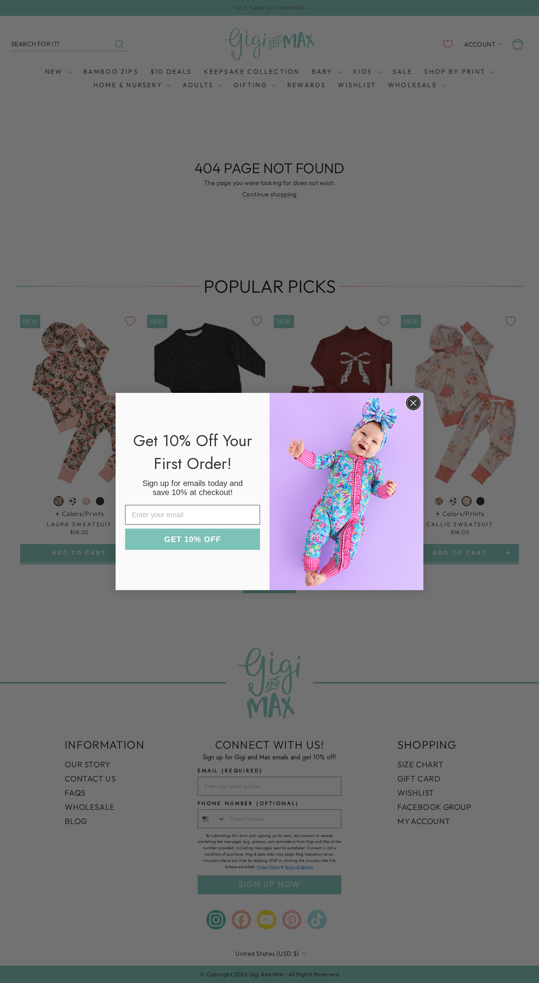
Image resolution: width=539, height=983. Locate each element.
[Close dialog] (413, 403)
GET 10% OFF (192, 539)
